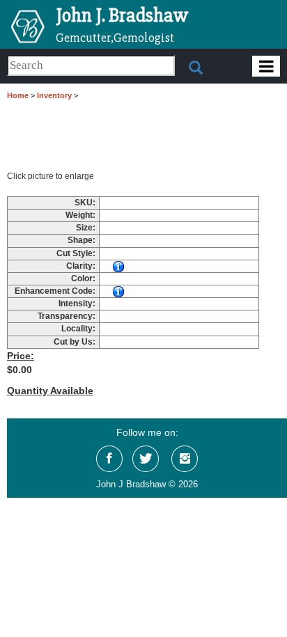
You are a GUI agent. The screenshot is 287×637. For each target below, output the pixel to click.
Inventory (54, 95)
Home (18, 95)
